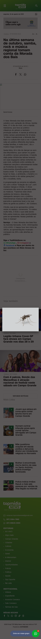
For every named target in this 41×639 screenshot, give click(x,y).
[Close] (39, 308)
